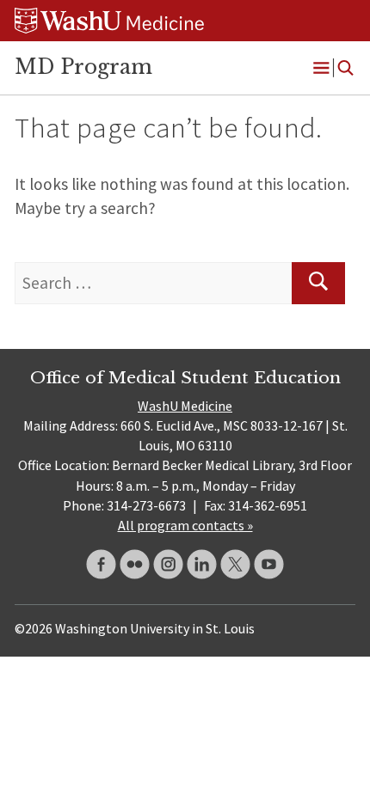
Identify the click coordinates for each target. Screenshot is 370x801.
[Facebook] (101, 564)
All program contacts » (185, 525)
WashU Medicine (185, 405)
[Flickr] (135, 564)
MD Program (83, 67)
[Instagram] (168, 564)
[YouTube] (269, 564)
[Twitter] (235, 564)
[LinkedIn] (202, 564)
